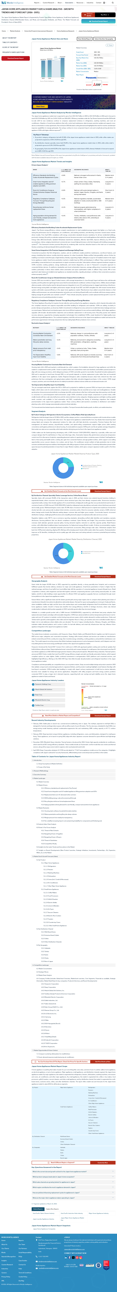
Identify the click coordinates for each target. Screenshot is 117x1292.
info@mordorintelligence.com (47, 1261)
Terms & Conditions (25, 1273)
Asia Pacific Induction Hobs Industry (72, 1213)
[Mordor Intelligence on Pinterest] (77, 1258)
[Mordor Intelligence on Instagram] (80, 1258)
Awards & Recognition (8, 1256)
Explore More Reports (52, 1209)
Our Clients (5, 1248)
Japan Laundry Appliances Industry (43, 1219)
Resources (80, 3)
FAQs (20, 1256)
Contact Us (22, 1265)
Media (3, 1252)
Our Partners (23, 1248)
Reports (37, 3)
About (60, 3)
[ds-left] (15, 58)
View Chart (40, 106)
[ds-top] (98, 21)
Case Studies (23, 1260)
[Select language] (104, 3)
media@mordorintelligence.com (49, 1268)
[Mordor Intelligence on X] (73, 1258)
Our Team (22, 1244)
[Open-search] (113, 2)
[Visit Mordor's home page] (12, 2)
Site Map (21, 1281)
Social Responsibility (25, 1252)
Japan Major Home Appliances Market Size (72, 1219)
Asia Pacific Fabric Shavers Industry (43, 1213)
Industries (90, 3)
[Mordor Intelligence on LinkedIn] (65, 1258)
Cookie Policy (23, 1277)
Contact (98, 3)
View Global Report (84, 39)
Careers (4, 1273)
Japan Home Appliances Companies (44, 1229)
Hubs (20, 1269)
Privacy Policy (5, 1277)
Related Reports (38, 1209)
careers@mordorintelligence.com (74, 1249)
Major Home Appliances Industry (99, 1213)
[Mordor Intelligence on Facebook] (69, 1258)
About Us (4, 1244)
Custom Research (48, 3)
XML (2, 1281)
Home (3, 1240)
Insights (4, 1260)
